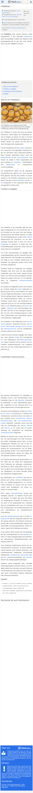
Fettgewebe (4, 244)
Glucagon (18, 326)
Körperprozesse (21, 27)
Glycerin (26, 306)
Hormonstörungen (17, 493)
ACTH (24, 326)
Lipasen (22, 148)
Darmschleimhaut (22, 157)
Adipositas (21, 400)
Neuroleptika (25, 555)
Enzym (20, 289)
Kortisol (29, 326)
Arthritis (23, 425)
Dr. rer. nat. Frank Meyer (12, 16)
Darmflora (26, 534)
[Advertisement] (16, 62)
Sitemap (4, 784)
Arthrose (29, 425)
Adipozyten (28, 36)
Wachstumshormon (10, 329)
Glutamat (29, 557)
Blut (20, 173)
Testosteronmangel (13, 516)
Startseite (13, 27)
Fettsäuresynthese (26, 280)
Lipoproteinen (10, 164)
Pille (5, 557)
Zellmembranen (6, 157)
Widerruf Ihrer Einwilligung (17, 786)
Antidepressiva (15, 555)
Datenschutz (5, 786)
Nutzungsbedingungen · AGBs (16, 784)
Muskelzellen (20, 180)
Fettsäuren (10, 308)
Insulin (17, 337)
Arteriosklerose (20, 418)
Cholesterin (17, 162)
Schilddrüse (19, 477)
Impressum (5, 787)
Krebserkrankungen (7, 432)
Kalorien (29, 237)
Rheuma (7, 428)
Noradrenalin (10, 326)
